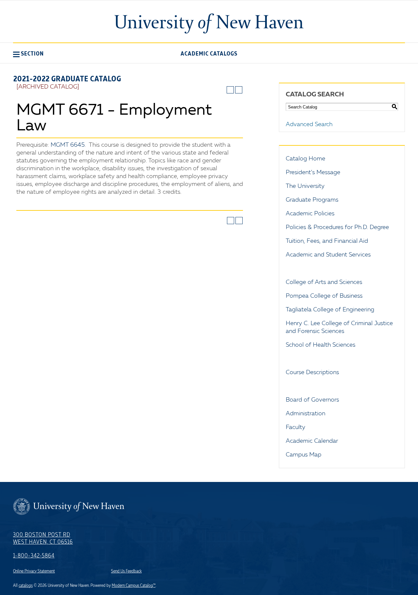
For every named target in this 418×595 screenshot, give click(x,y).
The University (305, 186)
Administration (305, 414)
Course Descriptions (312, 372)
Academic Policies (310, 214)
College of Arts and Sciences (324, 282)
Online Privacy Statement (34, 571)
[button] (28, 54)
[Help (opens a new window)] (238, 89)
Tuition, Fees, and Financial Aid (327, 241)
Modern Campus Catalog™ (133, 585)
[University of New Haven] (209, 23)
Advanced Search (309, 124)
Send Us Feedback (126, 571)
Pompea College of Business (324, 296)
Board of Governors (312, 400)
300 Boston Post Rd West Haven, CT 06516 (43, 538)
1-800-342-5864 (34, 556)
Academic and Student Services (328, 255)
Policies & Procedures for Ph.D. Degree (337, 227)
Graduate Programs (312, 200)
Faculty (295, 427)
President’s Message (313, 172)
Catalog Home (305, 159)
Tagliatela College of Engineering (330, 310)
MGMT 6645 (68, 145)
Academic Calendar (312, 441)
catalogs (26, 585)
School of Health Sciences (320, 345)
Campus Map (303, 455)
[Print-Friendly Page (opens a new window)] (230, 89)
